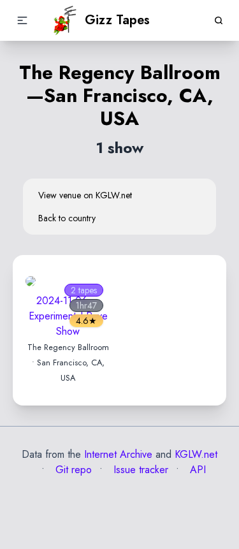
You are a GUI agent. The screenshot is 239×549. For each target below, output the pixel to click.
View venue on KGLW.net (85, 195)
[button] (22, 20)
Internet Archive (118, 454)
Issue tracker (139, 469)
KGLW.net (196, 454)
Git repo (72, 469)
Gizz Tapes (117, 20)
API (196, 469)
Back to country (67, 218)
